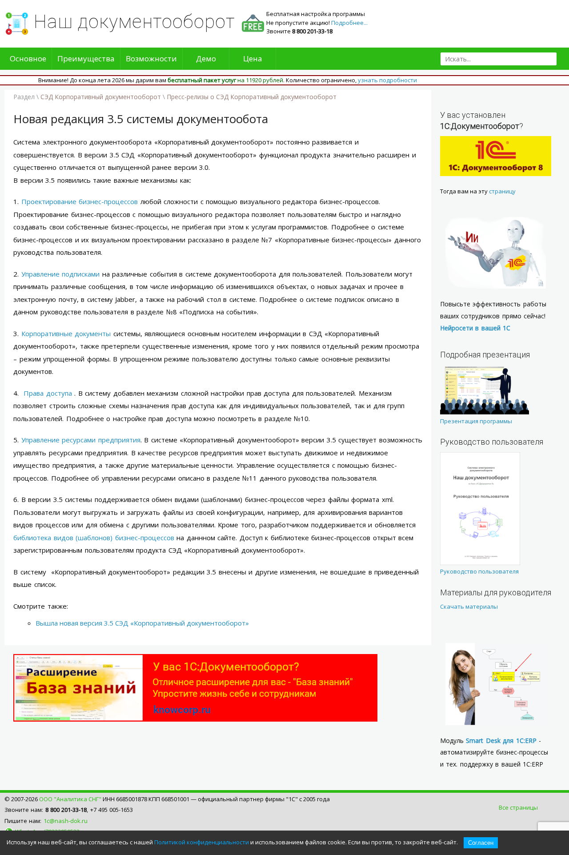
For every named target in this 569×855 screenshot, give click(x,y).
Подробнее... (349, 23)
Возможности (151, 58)
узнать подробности (387, 80)
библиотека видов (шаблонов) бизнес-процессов (93, 537)
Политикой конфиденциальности (201, 842)
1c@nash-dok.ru (66, 821)
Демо (206, 58)
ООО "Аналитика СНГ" (70, 799)
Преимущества (86, 58)
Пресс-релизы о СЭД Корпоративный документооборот (252, 96)
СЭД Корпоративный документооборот (100, 96)
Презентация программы (476, 421)
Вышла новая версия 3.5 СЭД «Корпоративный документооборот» (142, 622)
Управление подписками (60, 273)
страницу (502, 191)
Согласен (480, 842)
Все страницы (518, 807)
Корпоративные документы (66, 333)
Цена (252, 58)
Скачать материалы (469, 606)
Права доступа (48, 393)
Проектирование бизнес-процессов (79, 201)
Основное (28, 58)
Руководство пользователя (479, 571)
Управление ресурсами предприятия (80, 439)
